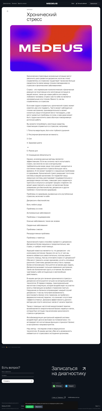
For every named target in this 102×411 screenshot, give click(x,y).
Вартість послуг (22, 3)
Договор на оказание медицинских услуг (10, 408)
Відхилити (39, 406)
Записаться (93, 3)
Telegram (71, 386)
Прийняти (30, 406)
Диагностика (7, 3)
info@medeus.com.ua (73, 397)
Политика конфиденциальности (10, 403)
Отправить (7, 381)
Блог (73, 3)
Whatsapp (59, 386)
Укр (96, 406)
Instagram (23, 406)
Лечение (14, 3)
